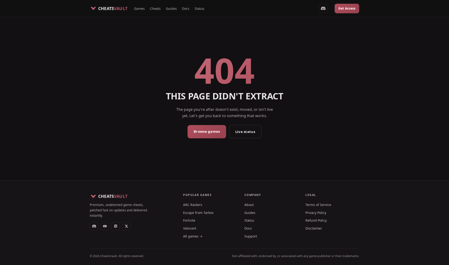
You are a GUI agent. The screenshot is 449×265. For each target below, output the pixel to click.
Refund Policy (316, 220)
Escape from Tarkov (198, 212)
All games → (193, 236)
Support (250, 236)
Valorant (189, 228)
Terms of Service (318, 204)
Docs (185, 8)
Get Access (346, 8)
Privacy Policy (315, 212)
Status (199, 8)
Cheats (155, 8)
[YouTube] (105, 226)
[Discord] (94, 226)
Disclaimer (313, 228)
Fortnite (189, 220)
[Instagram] (115, 226)
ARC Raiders (192, 204)
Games (139, 8)
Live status (245, 131)
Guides (171, 8)
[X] (126, 226)
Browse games (207, 131)
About (249, 204)
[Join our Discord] (323, 8)
